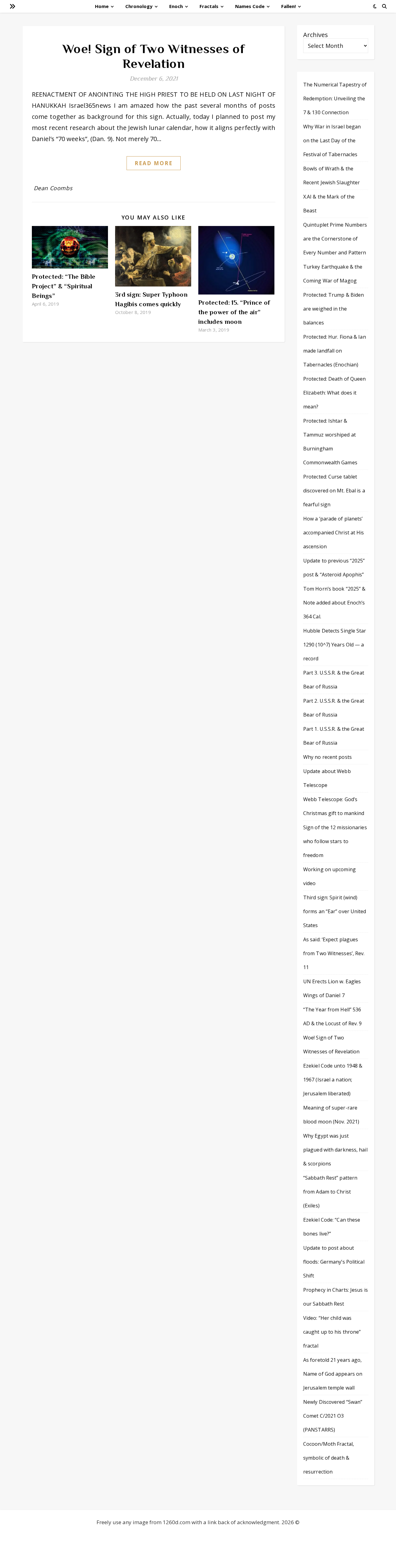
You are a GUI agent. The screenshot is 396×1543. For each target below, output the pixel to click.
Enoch (176, 6)
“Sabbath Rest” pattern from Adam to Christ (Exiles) (330, 1191)
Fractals (209, 6)
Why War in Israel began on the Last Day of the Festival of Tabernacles (332, 140)
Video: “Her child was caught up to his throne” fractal (332, 1332)
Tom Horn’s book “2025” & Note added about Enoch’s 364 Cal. (334, 602)
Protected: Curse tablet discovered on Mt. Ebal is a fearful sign (334, 490)
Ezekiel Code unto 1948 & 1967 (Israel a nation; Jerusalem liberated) (332, 1079)
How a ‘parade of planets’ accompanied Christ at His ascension (333, 532)
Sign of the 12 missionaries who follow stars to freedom (335, 841)
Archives (315, 34)
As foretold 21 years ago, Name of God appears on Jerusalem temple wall (332, 1374)
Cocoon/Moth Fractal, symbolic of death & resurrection (328, 1458)
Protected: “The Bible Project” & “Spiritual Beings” (63, 286)
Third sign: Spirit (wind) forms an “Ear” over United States (334, 911)
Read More (154, 163)
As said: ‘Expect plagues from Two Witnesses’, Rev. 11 (334, 953)
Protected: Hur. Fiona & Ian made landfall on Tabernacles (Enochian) (334, 350)
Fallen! (288, 6)
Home (102, 6)
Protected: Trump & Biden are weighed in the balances (333, 308)
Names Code (250, 6)
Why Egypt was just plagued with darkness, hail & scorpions (335, 1149)
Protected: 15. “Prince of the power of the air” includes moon (234, 312)
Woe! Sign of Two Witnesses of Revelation (153, 56)
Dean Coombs (53, 188)
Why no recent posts (327, 757)
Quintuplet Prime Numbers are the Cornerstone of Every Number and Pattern (335, 238)
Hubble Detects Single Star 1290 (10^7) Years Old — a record (334, 644)
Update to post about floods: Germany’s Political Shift (333, 1261)
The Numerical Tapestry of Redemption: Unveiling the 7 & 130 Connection (335, 98)
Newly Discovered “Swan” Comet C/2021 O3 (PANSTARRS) (332, 1416)
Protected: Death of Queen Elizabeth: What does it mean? (334, 392)
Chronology (139, 6)
